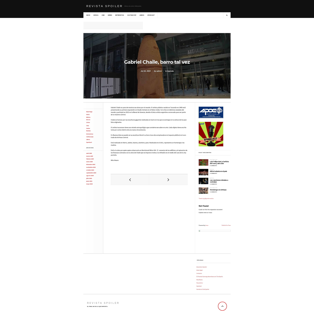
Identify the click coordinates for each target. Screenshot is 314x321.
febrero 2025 (90, 159)
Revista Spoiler (104, 6)
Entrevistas (119, 15)
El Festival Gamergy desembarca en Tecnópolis (209, 276)
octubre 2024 (90, 170)
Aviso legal (199, 270)
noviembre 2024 (91, 167)
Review (88, 131)
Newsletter (199, 283)
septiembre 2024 (91, 173)
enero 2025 (89, 161)
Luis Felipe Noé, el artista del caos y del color (219, 162)
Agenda (170, 71)
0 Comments (213, 165)
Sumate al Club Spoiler (202, 289)
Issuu (206, 225)
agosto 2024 (90, 175)
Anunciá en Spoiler (201, 267)
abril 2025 (89, 153)
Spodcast (151, 15)
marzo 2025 (89, 156)
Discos (88, 119)
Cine (103, 15)
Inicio (88, 15)
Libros (142, 15)
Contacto (199, 273)
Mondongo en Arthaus (218, 190)
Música (95, 15)
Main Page (89, 111)
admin (159, 71)
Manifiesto (199, 280)
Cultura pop (131, 15)
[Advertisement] (113, 25)
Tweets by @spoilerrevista (206, 198)
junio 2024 (89, 181)
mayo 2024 (89, 184)
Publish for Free (226, 225)
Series (110, 15)
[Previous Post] (130, 179)
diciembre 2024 (90, 164)
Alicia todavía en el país (218, 171)
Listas (88, 122)
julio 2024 (89, 178)
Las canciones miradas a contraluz (219, 181)
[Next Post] (168, 179)
